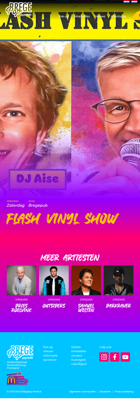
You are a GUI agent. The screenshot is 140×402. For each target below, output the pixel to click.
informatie (50, 355)
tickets (76, 346)
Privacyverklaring (124, 391)
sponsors (50, 359)
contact (76, 355)
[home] (18, 9)
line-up (48, 346)
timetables (78, 351)
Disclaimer (105, 391)
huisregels (78, 359)
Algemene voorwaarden (82, 391)
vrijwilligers (79, 363)
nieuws (48, 351)
